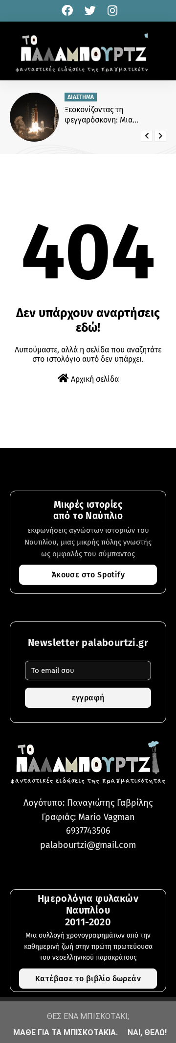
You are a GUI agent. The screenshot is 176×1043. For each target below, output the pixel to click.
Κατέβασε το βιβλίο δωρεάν (88, 978)
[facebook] (67, 11)
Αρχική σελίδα (94, 379)
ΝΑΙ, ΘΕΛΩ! (147, 1032)
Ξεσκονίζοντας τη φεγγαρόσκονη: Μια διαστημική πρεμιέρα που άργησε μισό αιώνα (109, 115)
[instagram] (111, 11)
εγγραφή (88, 697)
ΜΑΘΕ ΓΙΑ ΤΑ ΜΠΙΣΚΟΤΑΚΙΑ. (65, 1032)
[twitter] (90, 11)
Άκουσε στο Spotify (88, 574)
